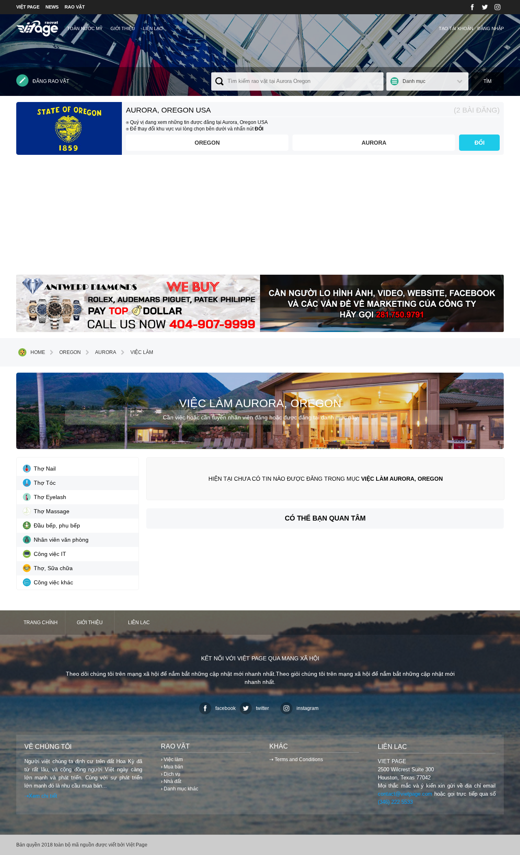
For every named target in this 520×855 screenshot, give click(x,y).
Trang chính (41, 622)
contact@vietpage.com (405, 794)
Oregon (207, 142)
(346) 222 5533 (395, 802)
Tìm (487, 81)
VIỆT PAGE (27, 6)
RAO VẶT (75, 6)
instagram (307, 708)
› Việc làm (172, 759)
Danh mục (414, 81)
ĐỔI (479, 142)
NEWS (52, 6)
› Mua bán (172, 767)
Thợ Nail (45, 468)
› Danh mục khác (179, 789)
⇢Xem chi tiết (40, 796)
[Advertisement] (260, 218)
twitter (262, 708)
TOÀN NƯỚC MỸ (84, 28)
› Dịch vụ (170, 774)
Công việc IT (50, 554)
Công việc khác (53, 582)
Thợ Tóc (45, 483)
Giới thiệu (122, 28)
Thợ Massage (51, 511)
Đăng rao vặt (50, 81)
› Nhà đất (171, 781)
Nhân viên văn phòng (61, 539)
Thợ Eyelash (50, 497)
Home (37, 352)
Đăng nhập (490, 28)
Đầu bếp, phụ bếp (57, 525)
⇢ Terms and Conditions (296, 759)
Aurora (374, 142)
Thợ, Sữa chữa (53, 568)
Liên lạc (152, 28)
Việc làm (141, 352)
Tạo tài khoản (456, 28)
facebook (225, 708)
